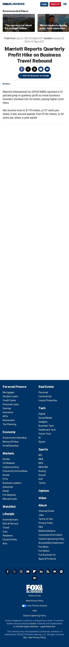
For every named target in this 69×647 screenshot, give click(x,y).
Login (44, 4)
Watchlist (9, 506)
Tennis (42, 483)
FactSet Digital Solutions (27, 626)
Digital (42, 413)
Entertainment (10, 519)
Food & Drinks (10, 539)
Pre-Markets (9, 495)
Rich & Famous (10, 523)
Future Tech (45, 433)
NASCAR (43, 467)
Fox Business (13, 4)
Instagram (21, 571)
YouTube (27, 571)
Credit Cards (9, 400)
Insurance (8, 412)
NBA (41, 459)
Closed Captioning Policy (51, 539)
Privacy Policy (46, 523)
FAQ (41, 527)
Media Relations (47, 531)
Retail (6, 491)
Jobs (41, 515)
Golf (41, 479)
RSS (48, 571)
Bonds (6, 475)
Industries (8, 487)
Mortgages (8, 392)
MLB (41, 463)
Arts (5, 543)
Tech (42, 408)
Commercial (45, 396)
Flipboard (34, 571)
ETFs (5, 479)
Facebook (21, 69)
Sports (43, 449)
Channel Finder (46, 511)
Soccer (42, 475)
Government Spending (14, 437)
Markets (8, 453)
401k (5, 416)
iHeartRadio (34, 578)
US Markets (9, 463)
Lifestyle (8, 514)
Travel (6, 527)
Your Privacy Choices (37, 606)
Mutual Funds (10, 499)
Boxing (42, 471)
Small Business (11, 445)
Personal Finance (14, 386)
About (43, 505)
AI (40, 437)
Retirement (9, 420)
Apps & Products (47, 558)
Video (42, 498)
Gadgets (43, 421)
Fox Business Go (47, 554)
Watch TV (55, 4)
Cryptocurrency (11, 467)
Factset (32, 623)
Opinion (44, 490)
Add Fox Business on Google (36, 76)
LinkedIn (41, 571)
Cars (5, 531)
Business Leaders (12, 483)
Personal (43, 392)
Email (47, 69)
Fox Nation (44, 550)
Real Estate (46, 386)
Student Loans (10, 396)
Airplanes (8, 535)
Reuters (6, 84)
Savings (7, 408)
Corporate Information (50, 535)
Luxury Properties (48, 400)
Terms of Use (46, 519)
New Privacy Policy (34, 601)
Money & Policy (11, 441)
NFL (40, 455)
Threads (34, 69)
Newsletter (54, 571)
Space (42, 441)
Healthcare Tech (47, 429)
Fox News (44, 546)
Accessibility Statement (51, 543)
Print (41, 69)
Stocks (6, 459)
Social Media (45, 417)
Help (34, 611)
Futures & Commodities (15, 471)
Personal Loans (11, 404)
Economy (9, 432)
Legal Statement (47, 626)
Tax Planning (9, 424)
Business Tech (46, 425)
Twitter (28, 69)
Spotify (61, 571)
